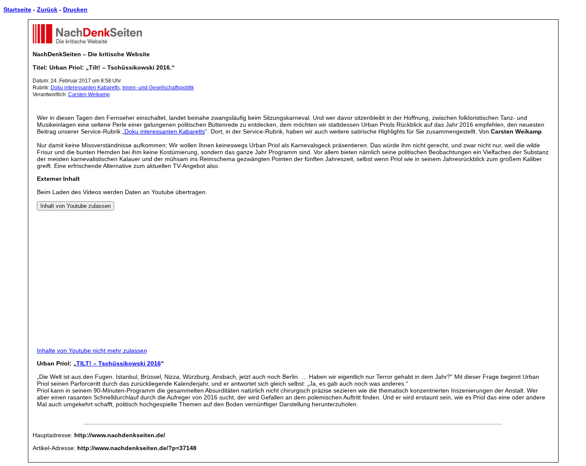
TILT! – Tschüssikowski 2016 (118, 363)
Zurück (47, 9)
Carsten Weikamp (89, 94)
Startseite (17, 9)
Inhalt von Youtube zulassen (75, 206)
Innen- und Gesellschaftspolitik (158, 88)
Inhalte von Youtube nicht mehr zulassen (92, 350)
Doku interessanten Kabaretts (85, 88)
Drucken (75, 9)
